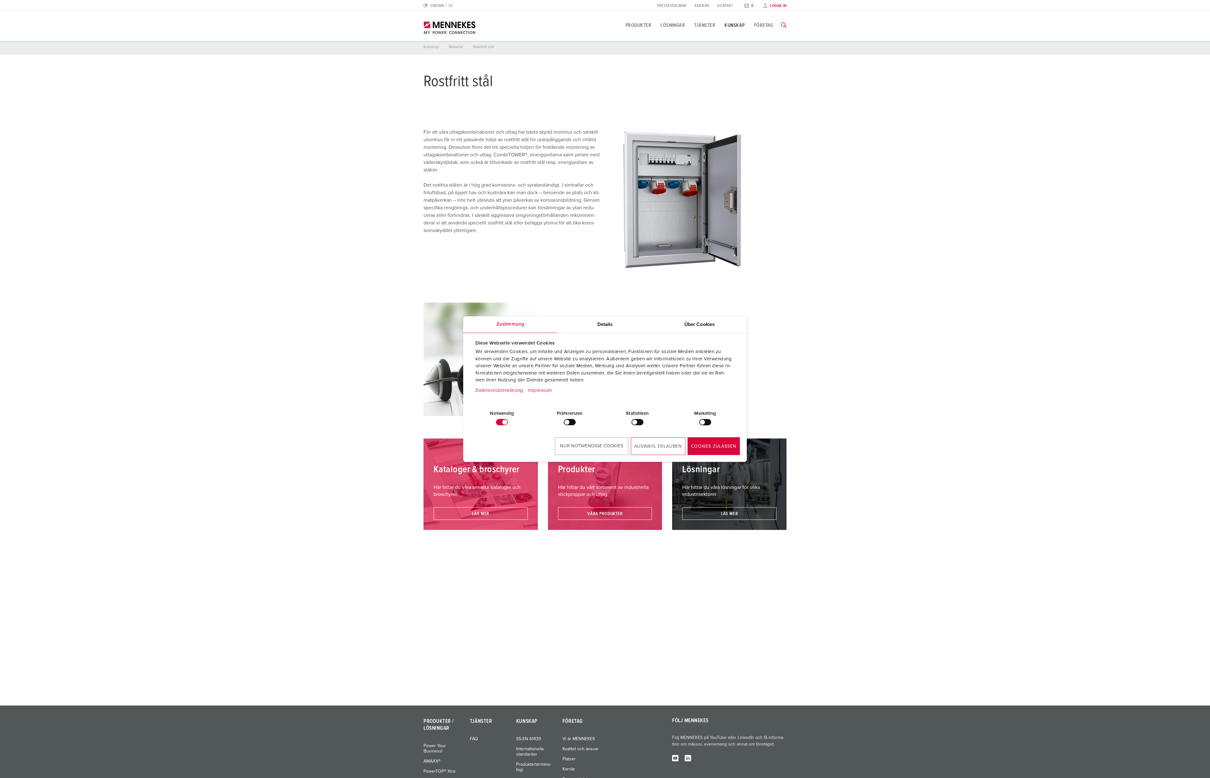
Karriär (702, 6)
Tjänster (704, 25)
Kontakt (725, 6)
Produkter (638, 25)
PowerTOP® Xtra (439, 771)
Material (456, 47)
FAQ (474, 739)
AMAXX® (432, 761)
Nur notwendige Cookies (591, 446)
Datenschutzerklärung (499, 390)
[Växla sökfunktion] (783, 25)
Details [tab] (605, 324)
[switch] (570, 422)
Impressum (540, 390)
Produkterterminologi (533, 767)
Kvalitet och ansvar (580, 749)
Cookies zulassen (713, 446)
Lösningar (672, 25)
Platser (569, 759)
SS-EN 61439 (528, 739)
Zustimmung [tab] (510, 324)
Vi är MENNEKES (578, 739)
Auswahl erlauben (658, 446)
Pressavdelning (671, 6)
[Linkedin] (688, 758)
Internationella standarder (530, 752)
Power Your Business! (435, 748)
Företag (763, 25)
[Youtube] (675, 758)
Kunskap (734, 25)
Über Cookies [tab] (699, 324)
